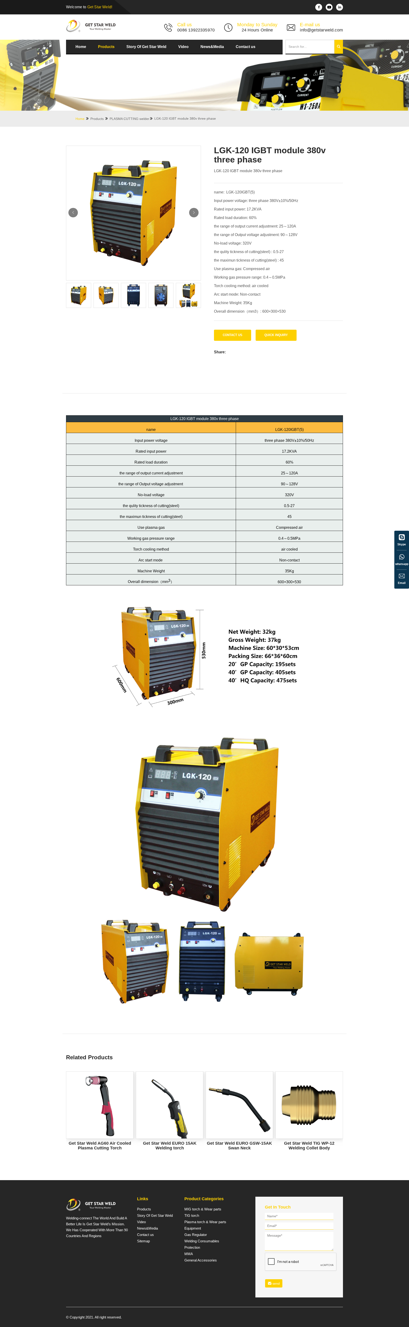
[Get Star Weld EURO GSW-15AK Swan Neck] (239, 1105)
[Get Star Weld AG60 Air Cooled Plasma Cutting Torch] (99, 1105)
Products (106, 47)
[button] (194, 212)
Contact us (245, 47)
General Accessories (200, 1260)
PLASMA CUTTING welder (129, 119)
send (275, 1283)
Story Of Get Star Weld (146, 47)
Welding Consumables (201, 1241)
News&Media (212, 47)
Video (183, 47)
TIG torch (191, 1216)
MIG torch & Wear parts (202, 1209)
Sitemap (143, 1241)
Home (81, 47)
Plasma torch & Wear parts (205, 1222)
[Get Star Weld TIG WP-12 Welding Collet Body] (309, 1105)
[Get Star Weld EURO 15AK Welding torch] (169, 1105)
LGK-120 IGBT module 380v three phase (185, 118)
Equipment (192, 1228)
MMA (188, 1254)
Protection (192, 1247)
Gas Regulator (195, 1235)
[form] (299, 1251)
